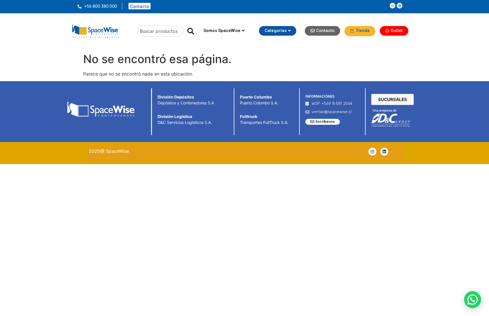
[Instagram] (392, 5)
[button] (472, 299)
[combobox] (161, 31)
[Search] (189, 31)
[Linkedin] (399, 5)
